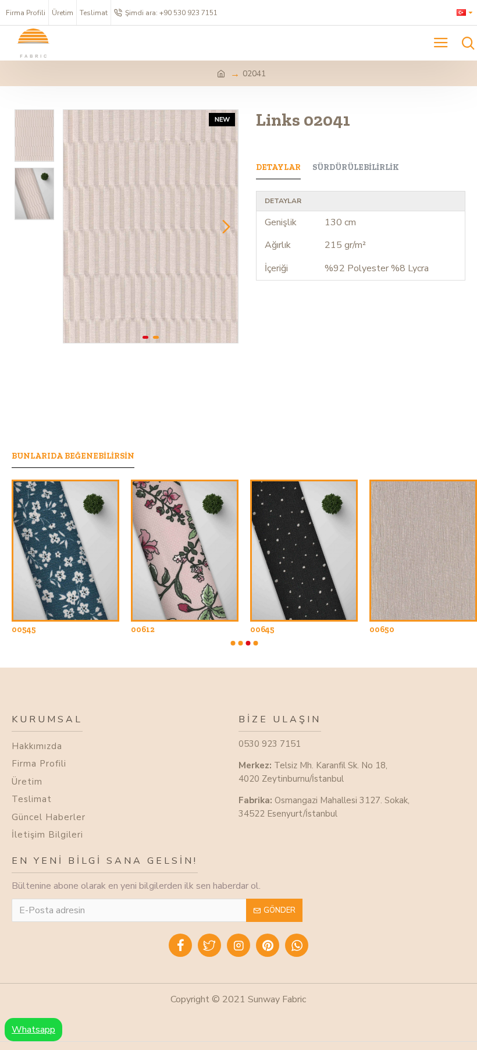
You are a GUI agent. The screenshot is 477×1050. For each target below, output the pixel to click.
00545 (24, 629)
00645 (262, 629)
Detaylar (278, 167)
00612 (143, 629)
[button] (75, 226)
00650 (381, 629)
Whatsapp (33, 1029)
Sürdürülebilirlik (355, 167)
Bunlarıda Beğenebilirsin (73, 456)
